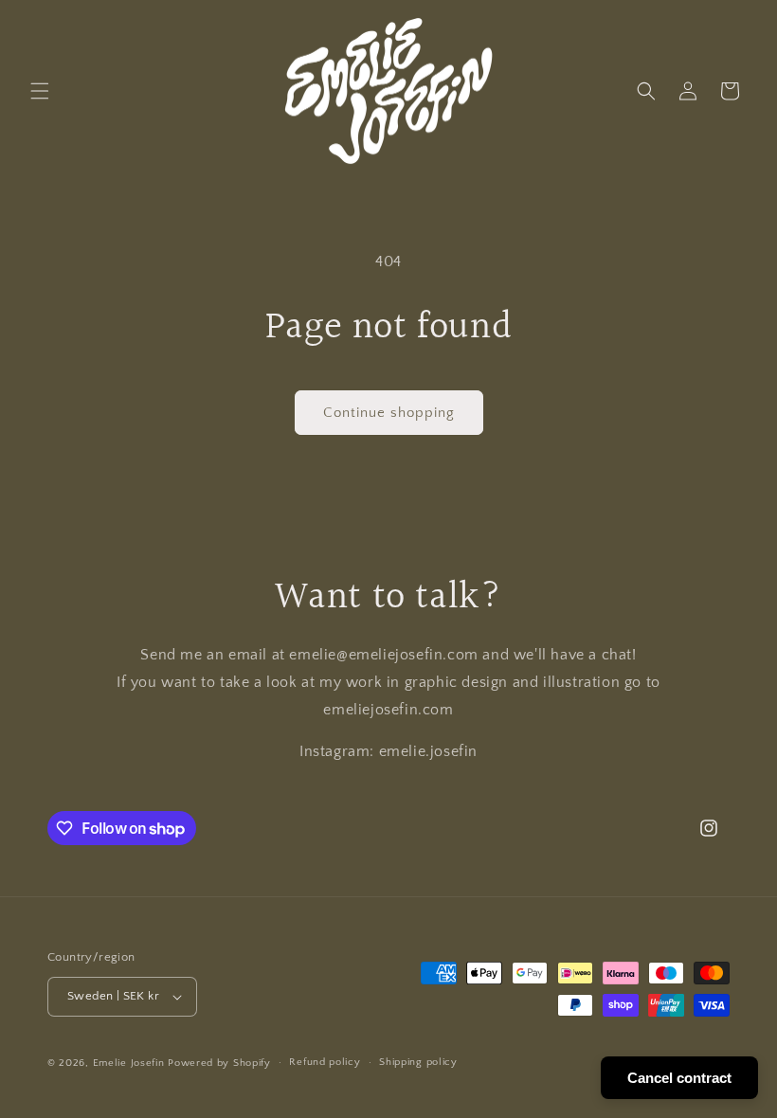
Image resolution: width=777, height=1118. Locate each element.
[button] (40, 91)
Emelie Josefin (129, 1063)
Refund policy (324, 1062)
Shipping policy (418, 1062)
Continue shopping (389, 413)
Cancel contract (679, 1078)
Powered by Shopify (219, 1063)
